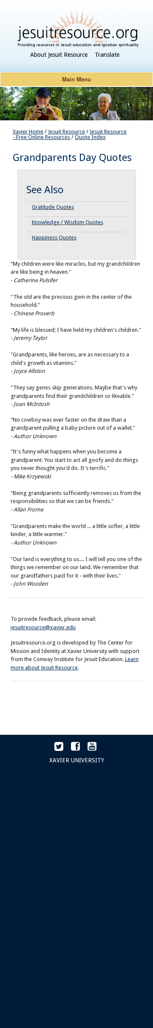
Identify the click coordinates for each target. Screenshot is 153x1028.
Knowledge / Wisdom (58, 222)
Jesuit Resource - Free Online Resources (70, 134)
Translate (107, 54)
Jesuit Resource (66, 131)
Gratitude (44, 207)
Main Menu (76, 79)
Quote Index (90, 137)
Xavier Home (28, 131)
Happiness (45, 237)
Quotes (65, 207)
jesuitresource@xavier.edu (43, 627)
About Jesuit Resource (59, 54)
